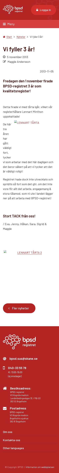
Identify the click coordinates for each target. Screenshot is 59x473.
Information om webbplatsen (40, 467)
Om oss (7, 432)
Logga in (45, 10)
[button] (29, 23)
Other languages (13, 448)
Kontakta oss (11, 440)
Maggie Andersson (19, 61)
